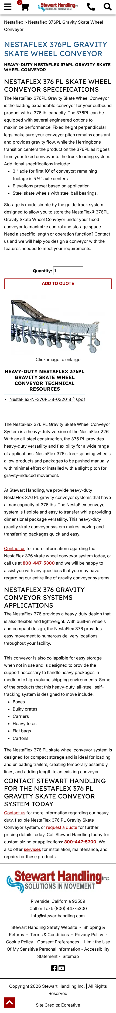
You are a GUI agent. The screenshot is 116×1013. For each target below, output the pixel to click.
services (32, 849)
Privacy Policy (89, 934)
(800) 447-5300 (70, 908)
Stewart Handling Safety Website (44, 927)
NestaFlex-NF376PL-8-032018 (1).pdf (47, 399)
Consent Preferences (58, 941)
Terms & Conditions (49, 934)
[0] (24, 8)
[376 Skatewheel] (58, 325)
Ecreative (70, 1005)
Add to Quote (58, 283)
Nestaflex (13, 22)
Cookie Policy (19, 941)
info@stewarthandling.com (58, 915)
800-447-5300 (39, 563)
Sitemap (71, 956)
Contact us (14, 548)
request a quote (61, 827)
